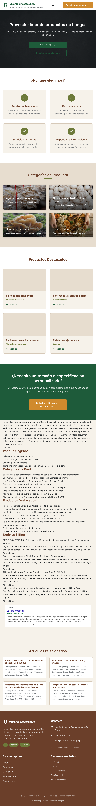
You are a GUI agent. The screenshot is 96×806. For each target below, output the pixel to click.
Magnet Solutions (58, 771)
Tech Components (58, 779)
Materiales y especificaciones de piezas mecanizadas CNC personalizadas (24, 685)
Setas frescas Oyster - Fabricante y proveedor (68, 661)
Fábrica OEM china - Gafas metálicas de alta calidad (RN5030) (24, 661)
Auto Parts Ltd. (57, 775)
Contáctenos (9, 781)
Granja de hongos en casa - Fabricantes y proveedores (71, 685)
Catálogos (8, 771)
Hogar (6, 762)
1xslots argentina (15, 611)
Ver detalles (11, 304)
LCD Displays (56, 766)
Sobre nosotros (10, 776)
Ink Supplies (56, 762)
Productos (8, 767)
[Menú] (53, 5)
